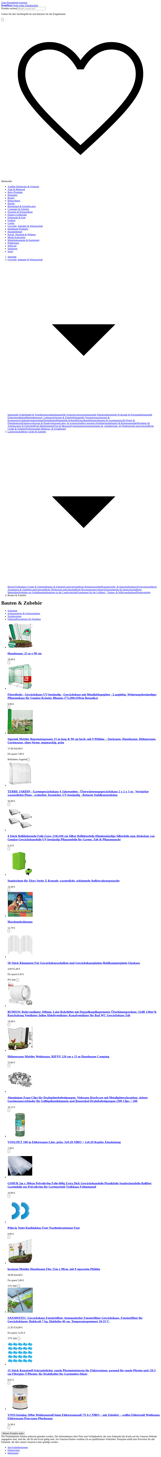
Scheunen (12, 610)
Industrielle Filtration (95, 414)
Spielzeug (12, 248)
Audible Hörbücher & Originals (23, 186)
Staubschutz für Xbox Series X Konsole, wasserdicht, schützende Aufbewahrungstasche (63, 880)
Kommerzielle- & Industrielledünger (119, 586)
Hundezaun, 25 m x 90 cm (25, 653)
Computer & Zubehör (18, 209)
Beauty (11, 198)
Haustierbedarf (15, 231)
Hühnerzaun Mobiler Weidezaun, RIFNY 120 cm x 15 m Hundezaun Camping (58, 1056)
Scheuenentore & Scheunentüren (24, 613)
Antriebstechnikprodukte (31, 420)
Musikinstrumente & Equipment (23, 240)
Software (12, 245)
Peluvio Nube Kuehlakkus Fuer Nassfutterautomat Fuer (44, 1227)
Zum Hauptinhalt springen (14, 2)
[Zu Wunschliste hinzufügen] (9, 662)
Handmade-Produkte (18, 229)
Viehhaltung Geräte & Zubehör (30, 586)
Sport (10, 251)
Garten (11, 223)
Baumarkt (12, 195)
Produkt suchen (9, 8)
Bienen (11, 586)
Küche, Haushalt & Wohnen (22, 234)
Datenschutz (14, 1450)
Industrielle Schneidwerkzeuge (70, 414)
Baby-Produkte (15, 192)
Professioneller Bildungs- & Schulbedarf (46, 429)
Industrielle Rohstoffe (67, 420)
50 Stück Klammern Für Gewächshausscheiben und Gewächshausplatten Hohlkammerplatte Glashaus (74, 963)
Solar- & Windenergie (123, 426)
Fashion (11, 220)
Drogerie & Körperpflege (20, 212)
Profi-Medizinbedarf (44, 426)
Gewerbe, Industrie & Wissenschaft (25, 226)
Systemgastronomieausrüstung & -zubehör (91, 426)
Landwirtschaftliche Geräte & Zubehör (27, 431)
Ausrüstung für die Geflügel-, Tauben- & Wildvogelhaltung (106, 592)
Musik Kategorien (16, 237)
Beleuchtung (14, 200)
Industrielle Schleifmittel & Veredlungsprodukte (31, 414)
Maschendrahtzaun (20, 921)
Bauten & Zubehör (55, 586)
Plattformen (13, 243)
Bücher (11, 203)
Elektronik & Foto (17, 217)
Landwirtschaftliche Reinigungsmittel (82, 586)
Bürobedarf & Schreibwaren (22, 206)
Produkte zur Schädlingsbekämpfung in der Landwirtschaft (48, 592)
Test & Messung (62, 426)
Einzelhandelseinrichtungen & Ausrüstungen (100, 420)
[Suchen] (2, 19)
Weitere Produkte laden (13, 1433)
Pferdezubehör (143, 592)
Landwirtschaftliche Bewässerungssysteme (82, 589)
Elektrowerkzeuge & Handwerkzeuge (41, 423)
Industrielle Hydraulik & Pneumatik (123, 414)
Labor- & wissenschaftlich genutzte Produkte (82, 423)
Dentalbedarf (50, 420)
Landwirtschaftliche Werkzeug (46, 589)
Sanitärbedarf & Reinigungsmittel (121, 423)
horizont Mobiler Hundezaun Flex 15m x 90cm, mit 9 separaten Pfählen (54, 1269)
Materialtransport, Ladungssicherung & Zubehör (49, 417)
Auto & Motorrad (16, 189)
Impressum (13, 1453)
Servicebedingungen (18, 1447)
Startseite (12, 256)
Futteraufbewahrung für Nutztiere (24, 619)
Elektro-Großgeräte (17, 214)
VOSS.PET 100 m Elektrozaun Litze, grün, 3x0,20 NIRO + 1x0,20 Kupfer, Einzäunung (64, 1142)
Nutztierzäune (14, 616)
